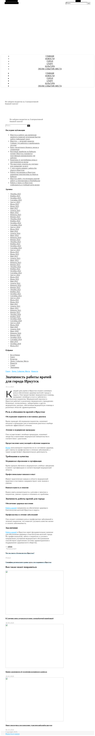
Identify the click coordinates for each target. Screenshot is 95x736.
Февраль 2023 (15, 262)
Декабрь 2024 (15, 219)
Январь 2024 (15, 240)
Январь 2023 (15, 265)
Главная (50, 56)
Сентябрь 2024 (16, 225)
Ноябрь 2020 (15, 317)
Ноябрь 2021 (15, 292)
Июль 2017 (14, 346)
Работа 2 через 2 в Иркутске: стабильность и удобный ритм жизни (25, 184)
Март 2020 (14, 331)
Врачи (8, 448)
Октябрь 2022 (15, 271)
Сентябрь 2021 (16, 296)
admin (10, 547)
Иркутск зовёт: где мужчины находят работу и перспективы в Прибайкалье (25, 180)
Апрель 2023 (15, 258)
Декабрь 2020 (15, 315)
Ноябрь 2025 (15, 196)
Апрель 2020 (15, 329)
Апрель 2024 (15, 233)
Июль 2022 (14, 277)
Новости (50, 58)
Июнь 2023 (14, 254)
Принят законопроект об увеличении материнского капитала (26, 672)
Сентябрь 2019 (16, 339)
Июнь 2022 (14, 279)
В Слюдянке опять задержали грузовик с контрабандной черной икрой (29, 618)
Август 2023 (15, 250)
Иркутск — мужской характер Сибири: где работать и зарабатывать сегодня (25, 143)
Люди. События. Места (50, 69)
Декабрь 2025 (15, 194)
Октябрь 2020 (15, 319)
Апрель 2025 (15, 210)
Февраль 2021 (15, 310)
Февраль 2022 (15, 285)
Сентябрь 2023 (16, 248)
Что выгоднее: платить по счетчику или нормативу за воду (24, 165)
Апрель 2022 (15, 283)
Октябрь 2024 (15, 223)
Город (50, 61)
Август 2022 (15, 275)
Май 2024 (14, 231)
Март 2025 (14, 213)
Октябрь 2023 (15, 246)
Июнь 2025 (14, 206)
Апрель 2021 (15, 306)
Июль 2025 (14, 204)
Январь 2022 (15, 287)
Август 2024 (15, 227)
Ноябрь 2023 (15, 244)
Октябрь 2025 (15, 198)
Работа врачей (11, 508)
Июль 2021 (14, 300)
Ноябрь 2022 (15, 269)
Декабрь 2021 (15, 290)
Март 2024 (14, 235)
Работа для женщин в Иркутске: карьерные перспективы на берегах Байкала (24, 174)
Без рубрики (15, 355)
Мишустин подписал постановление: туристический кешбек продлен (29, 725)
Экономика (14, 367)
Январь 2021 (15, 312)
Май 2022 (14, 281)
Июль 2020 (14, 325)
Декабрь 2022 (15, 267)
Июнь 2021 (14, 302)
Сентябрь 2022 (16, 273)
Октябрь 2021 (15, 294)
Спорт (50, 63)
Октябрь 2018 (15, 344)
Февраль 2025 (15, 215)
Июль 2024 (14, 229)
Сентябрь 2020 (16, 321)
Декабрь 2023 (15, 242)
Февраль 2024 (15, 238)
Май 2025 (14, 208)
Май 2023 (14, 256)
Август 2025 (15, 202)
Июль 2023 (14, 252)
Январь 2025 (15, 217)
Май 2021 (14, 304)
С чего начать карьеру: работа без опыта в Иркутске (23, 169)
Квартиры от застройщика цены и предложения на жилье (23, 161)
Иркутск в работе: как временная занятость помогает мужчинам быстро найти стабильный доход (25, 137)
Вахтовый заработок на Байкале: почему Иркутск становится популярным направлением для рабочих (23, 155)
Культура (50, 66)
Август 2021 (15, 298)
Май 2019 (14, 342)
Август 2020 (15, 323)
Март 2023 (14, 260)
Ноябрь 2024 (15, 221)
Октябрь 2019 (15, 337)
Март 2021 (14, 308)
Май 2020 (14, 327)
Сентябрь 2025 (16, 200)
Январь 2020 (15, 335)
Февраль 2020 (15, 333)
